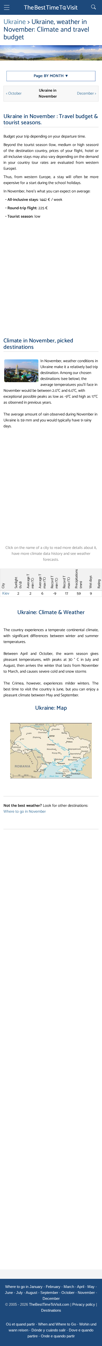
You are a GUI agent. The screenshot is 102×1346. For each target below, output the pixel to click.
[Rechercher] (94, 7)
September (49, 1292)
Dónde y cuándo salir (48, 1330)
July (19, 1292)
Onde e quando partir (58, 1336)
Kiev (5, 593)
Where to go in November (24, 811)
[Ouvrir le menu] (6, 8)
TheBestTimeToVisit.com (49, 1304)
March (69, 1286)
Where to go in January (24, 1286)
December (51, 1298)
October (68, 1292)
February (53, 1286)
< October (14, 93)
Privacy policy (83, 1304)
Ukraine (14, 22)
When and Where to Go (57, 1324)
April (80, 1286)
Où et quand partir (20, 1324)
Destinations (51, 1310)
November (86, 1292)
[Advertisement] (51, 273)
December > (86, 93)
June (9, 1292)
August (31, 1292)
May (91, 1286)
